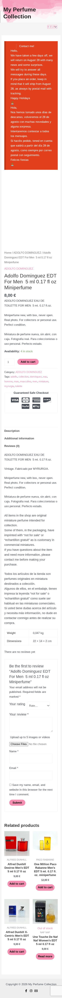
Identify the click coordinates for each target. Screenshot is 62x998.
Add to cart (28, 361)
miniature (43, 381)
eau (45, 376)
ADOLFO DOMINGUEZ (27, 252)
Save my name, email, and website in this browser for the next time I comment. (31, 789)
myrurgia (9, 386)
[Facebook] (26, 990)
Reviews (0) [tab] (12, 446)
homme (8, 381)
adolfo (14, 376)
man (16, 381)
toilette (18, 386)
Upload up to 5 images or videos (30, 737)
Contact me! (26, 46)
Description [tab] (12, 430)
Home (7, 252)
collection (24, 376)
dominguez (36, 376)
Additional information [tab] (19, 438)
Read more (45, 956)
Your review (19, 714)
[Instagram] (31, 990)
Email (13, 768)
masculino (25, 381)
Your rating (17, 704)
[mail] (36, 990)
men (34, 381)
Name (14, 751)
